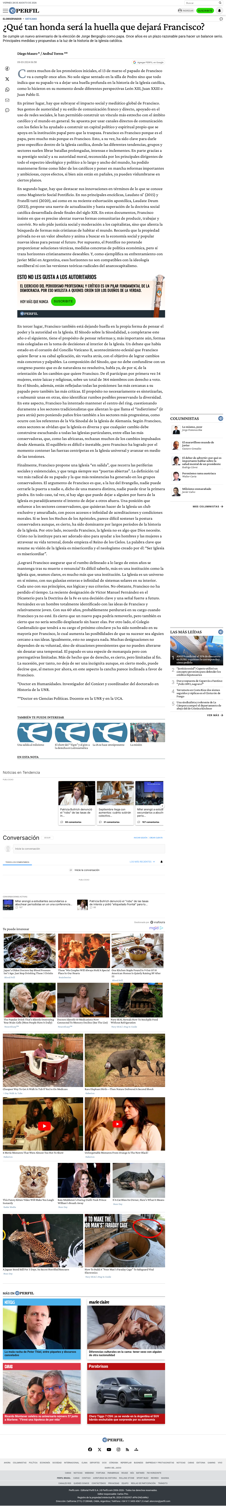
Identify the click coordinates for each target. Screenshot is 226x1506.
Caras (191, 1463)
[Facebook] (90, 1450)
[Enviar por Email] (7, 100)
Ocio (104, 1463)
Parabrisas (113, 1473)
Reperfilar (126, 1463)
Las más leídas (186, 631)
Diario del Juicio (113, 1468)
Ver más (213, 715)
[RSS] (127, 1450)
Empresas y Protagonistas (160, 1463)
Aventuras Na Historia (105, 1478)
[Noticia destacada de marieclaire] (126, 1303)
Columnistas (184, 418)
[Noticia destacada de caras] (42, 1367)
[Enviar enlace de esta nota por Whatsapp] (7, 89)
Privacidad (113, 1483)
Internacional (71, 1463)
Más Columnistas (206, 506)
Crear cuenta (156, 838)
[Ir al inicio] (24, 10)
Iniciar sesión (140, 838)
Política (33, 1463)
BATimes (140, 1473)
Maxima (165, 1478)
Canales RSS (64, 1483)
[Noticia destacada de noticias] (42, 1303)
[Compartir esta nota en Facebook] (7, 68)
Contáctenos (99, 1483)
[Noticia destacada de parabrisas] (126, 1367)
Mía (132, 1473)
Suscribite (205, 10)
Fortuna (100, 1473)
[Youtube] (109, 1450)
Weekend (89, 1473)
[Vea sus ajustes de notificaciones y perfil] (219, 10)
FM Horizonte (154, 1473)
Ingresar (188, 10)
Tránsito (163, 1483)
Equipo (125, 1483)
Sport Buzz (142, 1478)
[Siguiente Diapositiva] (162, 806)
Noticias (181, 1463)
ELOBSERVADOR (12, 18)
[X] (99, 1450)
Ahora (7, 1463)
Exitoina (201, 1463)
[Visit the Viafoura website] (157, 922)
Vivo (220, 1463)
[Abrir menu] (5, 11)
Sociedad (57, 1463)
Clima (84, 1463)
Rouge (124, 1473)
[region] (84, 880)
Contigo (86, 1478)
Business (138, 1463)
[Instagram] (118, 1450)
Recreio (155, 1478)
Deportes (95, 1463)
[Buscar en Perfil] (220, 3)
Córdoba (113, 1463)
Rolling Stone (126, 1478)
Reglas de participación (143, 1483)
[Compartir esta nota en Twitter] (7, 79)
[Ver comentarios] (220, 20)
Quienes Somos (81, 1483)
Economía (45, 1463)
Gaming (211, 1463)
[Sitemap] (136, 1450)
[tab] (17, 862)
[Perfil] (24, 1293)
